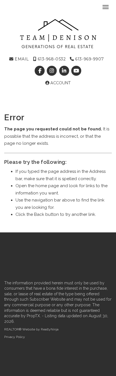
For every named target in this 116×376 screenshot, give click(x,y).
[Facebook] (40, 71)
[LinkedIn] (65, 71)
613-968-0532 (51, 59)
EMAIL (21, 59)
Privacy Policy (14, 337)
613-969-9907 (89, 59)
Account (60, 83)
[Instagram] (52, 71)
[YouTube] (76, 71)
